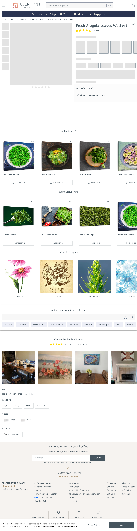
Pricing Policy (74, 497)
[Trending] (22, 324)
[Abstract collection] (8, 324)
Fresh (17, 406)
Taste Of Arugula (9, 235)
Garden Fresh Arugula (87, 235)
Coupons (126, 494)
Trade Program (128, 487)
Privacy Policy (71, 526)
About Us (126, 483)
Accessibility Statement (78, 490)
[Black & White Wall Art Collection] (57, 324)
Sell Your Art (112, 490)
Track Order (73, 487)
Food (6, 406)
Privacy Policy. (88, 462)
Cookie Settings (55, 526)
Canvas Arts (71, 191)
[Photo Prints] (118, 324)
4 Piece (12, 420)
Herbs (50, 19)
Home (4, 19)
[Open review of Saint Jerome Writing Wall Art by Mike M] (18, 367)
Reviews (110, 497)
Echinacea (18, 296)
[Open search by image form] (103, 5)
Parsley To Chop (85, 174)
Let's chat (72, 501)
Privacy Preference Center (45, 494)
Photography (14, 434)
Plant (42, 19)
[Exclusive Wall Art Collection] (74, 324)
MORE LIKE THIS (20, 182)
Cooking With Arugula (11, 174)
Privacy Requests (46, 497)
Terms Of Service (74, 462)
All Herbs (59, 19)
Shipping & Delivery (42, 487)
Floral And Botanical (28, 19)
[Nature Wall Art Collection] (130, 324)
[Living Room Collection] (39, 324)
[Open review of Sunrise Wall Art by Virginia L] (55, 367)
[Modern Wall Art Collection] (88, 324)
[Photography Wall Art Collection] (104, 324)
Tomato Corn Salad (48, 174)
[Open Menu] (3, 5)
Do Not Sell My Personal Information (84, 494)
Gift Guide (126, 490)
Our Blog (110, 487)
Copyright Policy (41, 501)
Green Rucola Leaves (49, 235)
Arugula (69, 19)
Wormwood (94, 296)
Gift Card (111, 494)
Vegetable (41, 406)
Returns (37, 490)
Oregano (57, 296)
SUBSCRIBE (97, 458)
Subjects (12, 19)
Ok (121, 525)
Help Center (73, 483)
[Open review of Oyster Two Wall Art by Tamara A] (91, 367)
